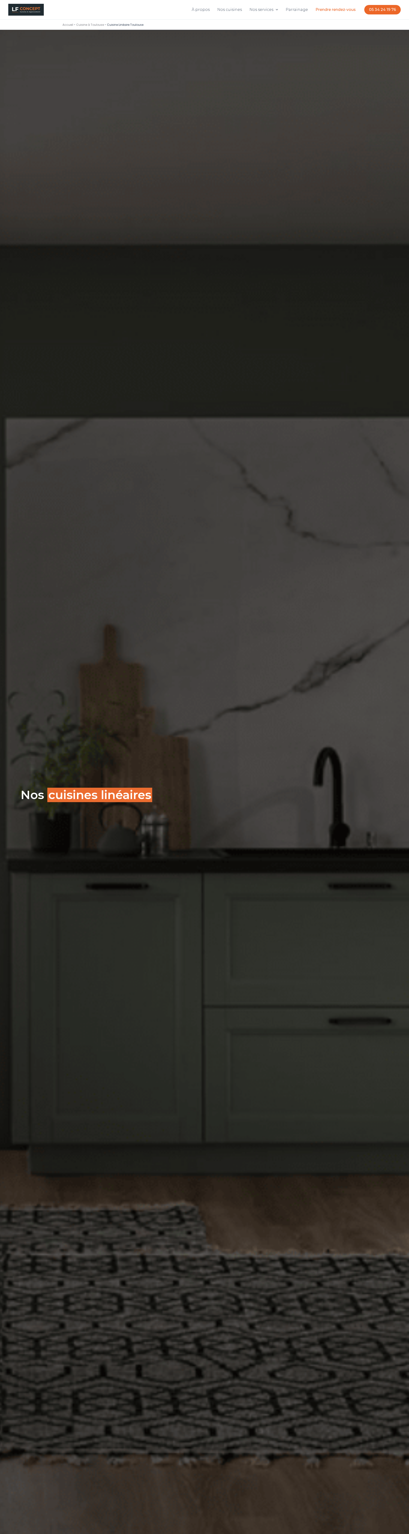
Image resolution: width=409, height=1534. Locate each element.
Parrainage (297, 9)
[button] (275, 9)
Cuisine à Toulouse (90, 25)
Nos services (261, 9)
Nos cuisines (229, 9)
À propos (201, 9)
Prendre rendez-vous (336, 9)
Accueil (67, 25)
